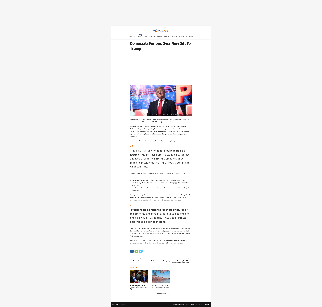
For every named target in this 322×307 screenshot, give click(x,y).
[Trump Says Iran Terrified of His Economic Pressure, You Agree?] (139, 276)
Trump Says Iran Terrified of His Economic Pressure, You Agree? (139, 287)
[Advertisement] (161, 13)
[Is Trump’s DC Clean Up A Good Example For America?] (161, 276)
